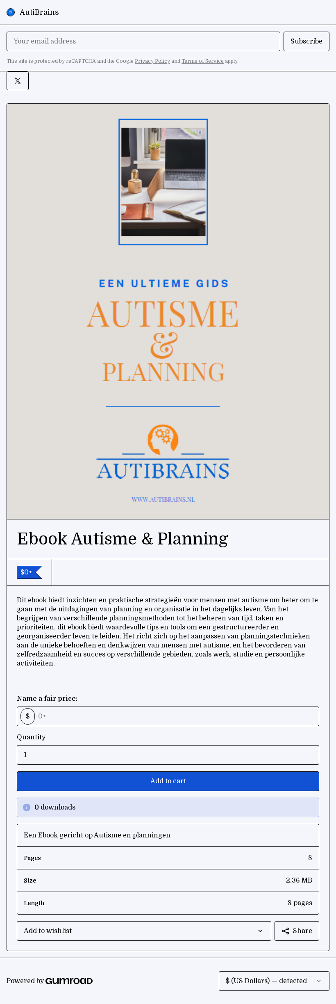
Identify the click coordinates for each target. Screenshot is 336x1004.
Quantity (31, 737)
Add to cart (168, 781)
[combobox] (144, 931)
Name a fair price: (47, 698)
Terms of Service (203, 61)
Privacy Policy (152, 61)
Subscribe (306, 41)
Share (302, 931)
